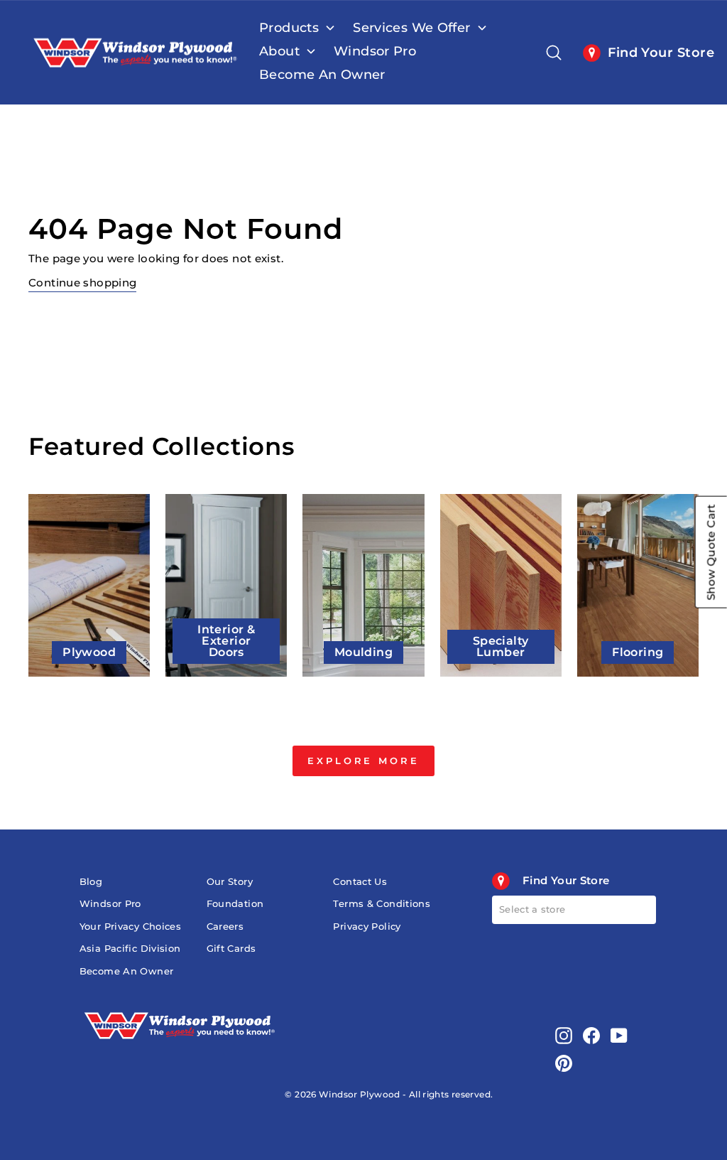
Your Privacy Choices (131, 926)
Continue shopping (82, 282)
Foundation (235, 903)
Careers (225, 926)
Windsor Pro (110, 903)
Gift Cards (231, 948)
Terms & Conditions (381, 903)
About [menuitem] (279, 51)
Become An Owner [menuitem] (322, 74)
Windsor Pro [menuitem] (375, 51)
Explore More (363, 760)
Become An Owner (127, 971)
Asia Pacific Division (130, 948)
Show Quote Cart (711, 552)
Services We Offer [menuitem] (411, 28)
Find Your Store (657, 52)
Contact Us (360, 881)
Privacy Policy (366, 926)
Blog (91, 881)
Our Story (230, 881)
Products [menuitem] (289, 28)
